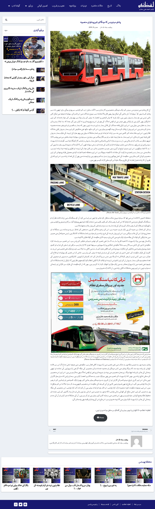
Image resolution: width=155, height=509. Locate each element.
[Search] (5, 20)
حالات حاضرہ (97, 6)
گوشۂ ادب (16, 6)
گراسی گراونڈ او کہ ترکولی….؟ (23, 110)
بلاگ (118, 6)
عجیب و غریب (58, 6)
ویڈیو (30, 6)
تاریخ (109, 6)
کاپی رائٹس (115, 504)
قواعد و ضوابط (105, 504)
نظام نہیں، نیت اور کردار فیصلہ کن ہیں (47, 487)
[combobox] (26, 20)
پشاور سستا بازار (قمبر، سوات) (23, 69)
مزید (6, 30)
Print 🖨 (100, 417)
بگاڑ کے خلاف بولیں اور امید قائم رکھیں (16, 487)
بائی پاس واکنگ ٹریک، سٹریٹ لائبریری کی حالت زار (19, 90)
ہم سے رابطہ (137, 504)
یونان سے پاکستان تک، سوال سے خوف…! (77, 487)
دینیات (84, 6)
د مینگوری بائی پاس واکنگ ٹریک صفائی (21, 101)
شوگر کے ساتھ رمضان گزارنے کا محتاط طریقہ (19, 79)
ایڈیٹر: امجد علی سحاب (146, 9)
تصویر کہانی (42, 6)
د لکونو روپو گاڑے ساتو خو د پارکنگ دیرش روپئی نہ (24, 61)
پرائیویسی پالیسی (92, 504)
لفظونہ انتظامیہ (126, 504)
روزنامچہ (72, 6)
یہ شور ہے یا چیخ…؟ (108, 485)
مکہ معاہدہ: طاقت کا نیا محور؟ (139, 485)
